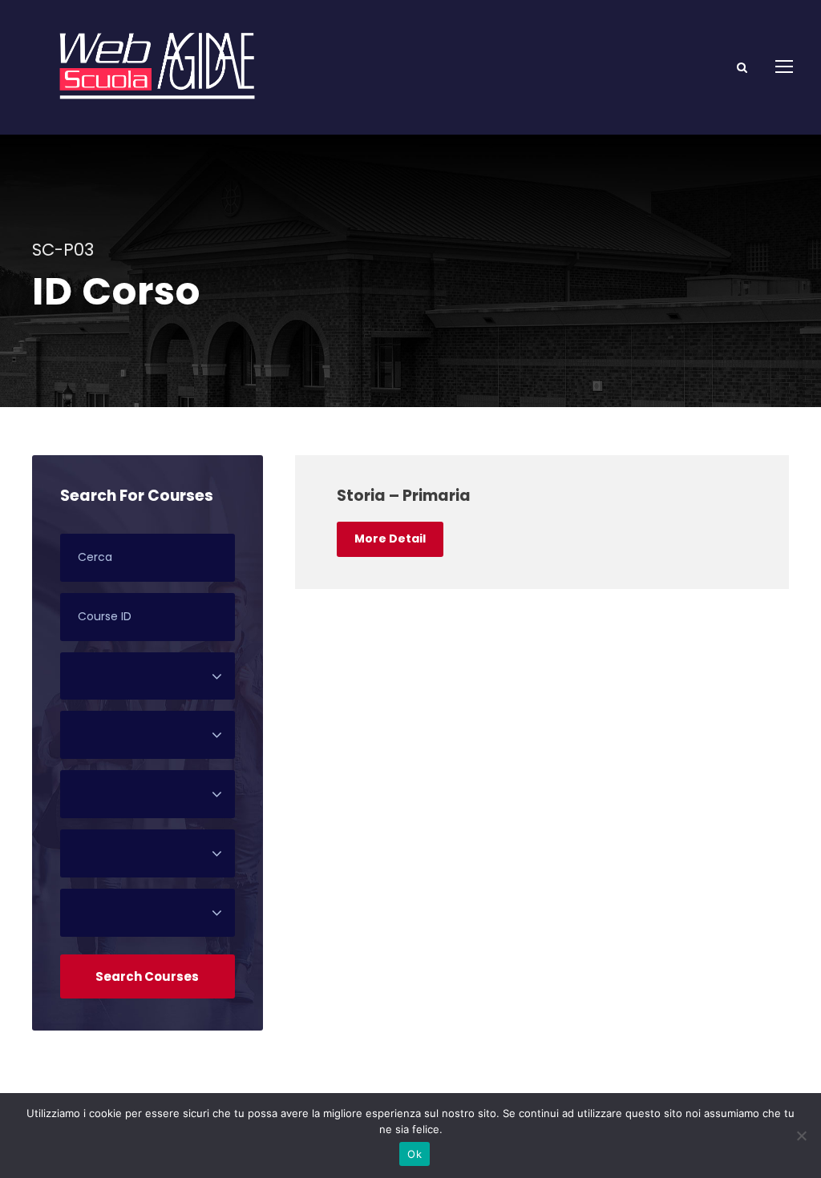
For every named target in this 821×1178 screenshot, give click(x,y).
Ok (414, 1154)
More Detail (390, 539)
